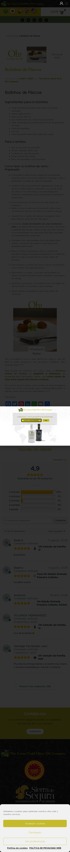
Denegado (35, 832)
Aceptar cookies (35, 823)
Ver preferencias (35, 841)
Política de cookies (17, 848)
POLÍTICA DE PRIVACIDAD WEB (45, 848)
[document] (35, 426)
